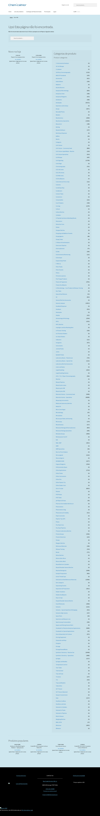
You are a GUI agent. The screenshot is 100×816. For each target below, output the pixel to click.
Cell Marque (59, 157)
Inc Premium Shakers (61, 333)
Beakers (58, 115)
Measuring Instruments (62, 400)
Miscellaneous (59, 424)
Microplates (59, 415)
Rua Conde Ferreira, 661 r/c (50, 781)
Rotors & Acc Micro (61, 558)
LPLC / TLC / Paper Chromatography (65, 376)
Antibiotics (59, 99)
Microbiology (59, 412)
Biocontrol (59, 124)
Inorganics (59, 342)
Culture (58, 209)
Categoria (58, 142)
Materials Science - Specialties (64, 397)
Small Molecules (60, 604)
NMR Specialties (60, 449)
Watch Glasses (60, 716)
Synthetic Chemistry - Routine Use (65, 652)
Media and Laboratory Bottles (64, 403)
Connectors (59, 197)
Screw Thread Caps (61, 576)
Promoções (47, 11)
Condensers (59, 191)
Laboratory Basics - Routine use (64, 358)
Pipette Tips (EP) (60, 519)
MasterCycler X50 (60, 391)
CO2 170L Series (60, 172)
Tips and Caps (59, 674)
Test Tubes (59, 667)
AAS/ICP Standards (61, 75)
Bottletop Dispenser (61, 133)
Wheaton (58, 728)
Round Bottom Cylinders (62, 564)
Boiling (58, 127)
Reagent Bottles (60, 543)
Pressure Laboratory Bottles (63, 531)
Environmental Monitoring (63, 254)
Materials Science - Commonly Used (65, 394)
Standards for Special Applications (65, 631)
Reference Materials (61, 546)
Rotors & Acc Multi (61, 561)
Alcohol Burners (60, 87)
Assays (57, 109)
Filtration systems (61, 276)
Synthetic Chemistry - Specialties (65, 655)
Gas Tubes (58, 291)
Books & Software (60, 130)
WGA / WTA (59, 722)
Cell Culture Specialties (62, 154)
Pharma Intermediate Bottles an (65, 503)
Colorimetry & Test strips (62, 182)
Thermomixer (59, 670)
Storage (58, 646)
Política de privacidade (79, 775)
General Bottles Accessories (63, 300)
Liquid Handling (60, 370)
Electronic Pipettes (61, 245)
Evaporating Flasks (61, 260)
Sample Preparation (61, 573)
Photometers (59, 506)
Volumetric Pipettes (61, 713)
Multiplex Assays (60, 434)
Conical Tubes (59, 194)
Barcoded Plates (60, 112)
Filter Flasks (59, 267)
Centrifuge (59, 163)
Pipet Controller (60, 516)
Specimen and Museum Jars (63, 619)
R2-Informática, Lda (27, 810)
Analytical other (60, 93)
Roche (57, 552)
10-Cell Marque (60, 66)
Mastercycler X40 (60, 388)
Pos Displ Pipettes (61, 528)
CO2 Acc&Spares (60, 178)
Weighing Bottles (60, 719)
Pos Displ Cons (60, 525)
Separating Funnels (61, 585)
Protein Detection (61, 537)
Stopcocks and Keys (61, 640)
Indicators (58, 339)
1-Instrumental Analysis (62, 63)
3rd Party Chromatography (63, 72)
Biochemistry (59, 118)
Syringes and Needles (61, 661)
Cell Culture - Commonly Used (64, 148)
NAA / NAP (58, 443)
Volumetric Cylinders (61, 707)
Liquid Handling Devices (62, 373)
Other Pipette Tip (60, 482)
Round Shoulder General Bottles (64, 567)
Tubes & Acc (59, 686)
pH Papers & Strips (61, 500)
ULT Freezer (59, 689)
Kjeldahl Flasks (60, 355)
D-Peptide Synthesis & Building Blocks (66, 218)
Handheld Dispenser (61, 306)
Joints (57, 352)
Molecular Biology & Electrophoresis (65, 428)
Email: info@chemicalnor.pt (50, 794)
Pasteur (58, 491)
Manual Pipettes (60, 382)
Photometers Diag (61, 509)
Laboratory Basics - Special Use (64, 361)
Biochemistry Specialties (62, 121)
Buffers (58, 136)
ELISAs (57, 251)
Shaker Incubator (60, 591)
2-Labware (58, 69)
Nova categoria (60, 458)
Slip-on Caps (59, 598)
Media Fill (58, 406)
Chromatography (60, 166)
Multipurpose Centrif (61, 437)
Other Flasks (59, 473)
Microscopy (59, 421)
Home (11, 17)
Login (54, 11)
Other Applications (61, 470)
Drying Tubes (59, 239)
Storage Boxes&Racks (62, 649)
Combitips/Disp (60, 188)
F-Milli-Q (58, 263)
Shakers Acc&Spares (61, 595)
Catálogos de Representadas (33, 11)
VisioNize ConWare (61, 701)
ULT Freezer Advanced (61, 692)
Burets (57, 139)
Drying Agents (59, 236)
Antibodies (59, 102)
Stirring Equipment (61, 637)
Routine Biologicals (61, 570)
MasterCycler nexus (61, 385)
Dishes (57, 227)
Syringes (58, 658)
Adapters (58, 84)
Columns (58, 184)
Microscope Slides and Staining (64, 418)
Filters (57, 273)
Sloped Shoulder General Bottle (64, 601)
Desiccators (59, 221)
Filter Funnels (59, 270)
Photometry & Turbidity (62, 513)
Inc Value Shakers (60, 336)
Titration (58, 677)
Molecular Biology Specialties (64, 430)
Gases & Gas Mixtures (61, 294)
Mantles (58, 379)
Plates (57, 522)
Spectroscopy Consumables (63, 622)
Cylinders (58, 215)
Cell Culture (59, 145)
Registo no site (65, 5)
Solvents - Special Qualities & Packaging (66, 610)
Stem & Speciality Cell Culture (64, 634)
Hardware (58, 309)
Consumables (59, 200)
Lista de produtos (18, 11)
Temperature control (61, 664)
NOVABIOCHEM (60, 461)
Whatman (58, 725)
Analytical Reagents (61, 96)
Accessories (59, 78)
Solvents (58, 607)
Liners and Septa (60, 367)
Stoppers (58, 643)
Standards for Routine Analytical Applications (68, 628)
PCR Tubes (59, 497)
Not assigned (59, 455)
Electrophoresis (60, 248)
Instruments (59, 345)
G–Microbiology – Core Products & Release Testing (69, 288)
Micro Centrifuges (60, 409)
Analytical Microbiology (62, 90)
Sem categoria (60, 582)
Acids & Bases (59, 81)
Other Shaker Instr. (61, 485)
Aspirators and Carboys (62, 106)
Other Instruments (61, 476)
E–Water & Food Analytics (63, 242)
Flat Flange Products (61, 279)
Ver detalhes (18, 59)
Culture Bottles (60, 212)
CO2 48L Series (60, 175)
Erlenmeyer (59, 257)
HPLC (57, 321)
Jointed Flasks (60, 349)
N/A (57, 440)
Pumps (58, 540)
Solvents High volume (62, 613)
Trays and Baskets (60, 683)
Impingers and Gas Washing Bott (64, 327)
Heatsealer (59, 312)
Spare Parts (59, 616)
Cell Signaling (59, 160)
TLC (57, 680)
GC (56, 297)
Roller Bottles (60, 555)
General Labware (60, 303)
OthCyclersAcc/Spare (61, 467)
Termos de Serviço (21, 775)
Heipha (58, 315)
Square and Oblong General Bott (64, 625)
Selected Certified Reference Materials (66, 579)
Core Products (59, 203)
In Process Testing (61, 330)
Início (9, 11)
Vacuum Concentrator (62, 695)
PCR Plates (59, 494)
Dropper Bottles (60, 230)
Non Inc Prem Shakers (62, 452)
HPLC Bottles (59, 324)
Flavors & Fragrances (61, 282)
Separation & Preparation (63, 588)
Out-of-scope (59, 488)
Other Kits (58, 479)
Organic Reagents (60, 464)
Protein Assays (60, 534)
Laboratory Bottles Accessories (64, 364)
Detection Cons (60, 224)
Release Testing (60, 549)
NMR (57, 446)
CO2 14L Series (60, 169)
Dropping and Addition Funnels (64, 233)
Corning (58, 206)
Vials (57, 698)
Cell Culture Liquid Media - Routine (65, 151)
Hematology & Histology (62, 318)
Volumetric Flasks (60, 710)
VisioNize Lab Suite (61, 704)
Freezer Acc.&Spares (61, 285)
